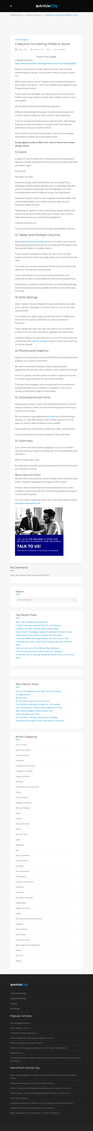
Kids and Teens (22, 834)
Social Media (21, 934)
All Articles (14, 1008)
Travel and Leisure (23, 940)
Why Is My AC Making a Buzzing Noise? (32, 622)
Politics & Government (24, 882)
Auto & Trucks (21, 745)
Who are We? (21, 697)
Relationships (21, 903)
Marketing (19, 845)
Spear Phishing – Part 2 (21, 1028)
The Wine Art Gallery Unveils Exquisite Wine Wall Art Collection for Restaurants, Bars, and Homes (45, 1059)
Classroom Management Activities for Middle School (33, 1083)
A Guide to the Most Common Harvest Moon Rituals (37, 628)
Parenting (19, 866)
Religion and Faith (23, 908)
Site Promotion (21, 929)
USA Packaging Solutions (21, 1023)
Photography (21, 876)
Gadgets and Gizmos (24, 803)
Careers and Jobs (22, 755)
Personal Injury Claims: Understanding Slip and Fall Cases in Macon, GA (40, 1093)
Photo (40, 57)
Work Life (19, 955)
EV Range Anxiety (23, 694)
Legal (18, 839)
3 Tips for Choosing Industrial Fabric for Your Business (38, 625)
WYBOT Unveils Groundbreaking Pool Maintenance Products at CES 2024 (42, 1088)
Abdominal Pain (17, 1053)
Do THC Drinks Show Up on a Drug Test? (33, 701)
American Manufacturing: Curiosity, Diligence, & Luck (32, 1038)
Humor (18, 829)
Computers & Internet (24, 771)
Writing (18, 961)
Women (19, 950)
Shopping (19, 924)
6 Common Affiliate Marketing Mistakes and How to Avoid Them (42, 638)
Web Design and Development (28, 945)
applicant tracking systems (33, 241)
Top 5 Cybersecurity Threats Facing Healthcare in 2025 (39, 707)
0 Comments (62, 49)
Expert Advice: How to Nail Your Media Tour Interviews (39, 635)
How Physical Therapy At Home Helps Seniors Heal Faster (40, 720)
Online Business (22, 860)
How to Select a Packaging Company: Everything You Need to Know (44, 632)
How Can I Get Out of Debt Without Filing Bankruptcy (38, 648)
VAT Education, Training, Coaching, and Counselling (36, 717)
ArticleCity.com (16, 15)
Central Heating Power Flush (27, 714)
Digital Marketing (18, 998)
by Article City (38, 49)
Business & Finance (23, 750)
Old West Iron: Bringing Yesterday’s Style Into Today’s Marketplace (39, 1048)
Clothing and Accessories (25, 766)
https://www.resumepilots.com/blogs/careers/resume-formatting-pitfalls (45, 63)
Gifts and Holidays (23, 808)
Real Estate (20, 892)
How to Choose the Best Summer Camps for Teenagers (39, 651)
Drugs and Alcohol (23, 776)
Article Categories (33, 15)
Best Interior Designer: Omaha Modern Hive (34, 711)
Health (18, 813)
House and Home (22, 824)
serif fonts (50, 416)
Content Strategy (18, 993)
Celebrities (20, 760)
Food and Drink (22, 797)
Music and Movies (23, 855)
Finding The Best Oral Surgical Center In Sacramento (33, 1108)
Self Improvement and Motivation (29, 918)
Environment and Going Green (27, 787)
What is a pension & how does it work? (27, 1043)
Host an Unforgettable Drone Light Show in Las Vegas (38, 691)
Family (18, 792)
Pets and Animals (22, 871)
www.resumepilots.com (29, 503)
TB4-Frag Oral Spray (20, 1098)
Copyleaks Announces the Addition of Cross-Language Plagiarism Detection (42, 1103)
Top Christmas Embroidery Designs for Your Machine (38, 704)
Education (19, 781)
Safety (18, 913)
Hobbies (19, 818)
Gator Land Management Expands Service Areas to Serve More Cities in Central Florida (43, 1076)
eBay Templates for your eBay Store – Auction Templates (35, 1113)
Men (17, 850)
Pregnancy (20, 887)
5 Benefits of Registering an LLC (24, 1033)
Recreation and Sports (24, 897)
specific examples (40, 341)
